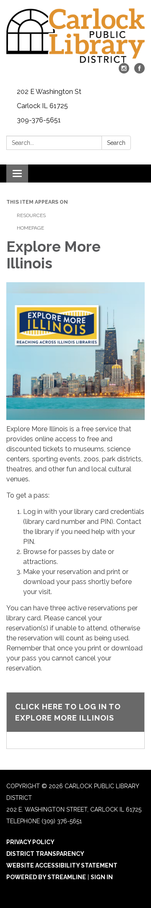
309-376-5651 (39, 120)
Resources (31, 215)
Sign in (102, 877)
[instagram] (124, 71)
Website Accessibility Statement (61, 865)
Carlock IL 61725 (42, 106)
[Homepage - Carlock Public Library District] (75, 35)
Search (116, 142)
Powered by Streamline (46, 877)
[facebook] (139, 71)
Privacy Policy (30, 842)
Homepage (30, 228)
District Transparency (45, 853)
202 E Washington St (49, 92)
